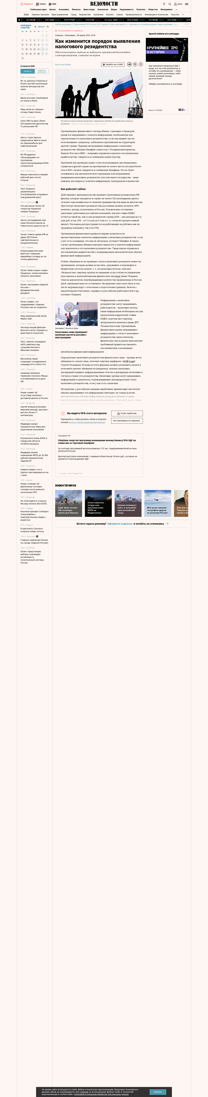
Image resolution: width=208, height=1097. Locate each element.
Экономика (64, 9)
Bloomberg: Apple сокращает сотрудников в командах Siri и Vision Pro (33, 361)
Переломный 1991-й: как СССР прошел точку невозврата (100, 24)
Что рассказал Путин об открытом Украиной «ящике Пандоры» (32, 209)
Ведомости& (85, 14)
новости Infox (65, 485)
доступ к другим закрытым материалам (86, 422)
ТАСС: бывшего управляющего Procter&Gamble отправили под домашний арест (34, 193)
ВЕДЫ (26, 14)
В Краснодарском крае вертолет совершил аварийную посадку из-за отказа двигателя (33, 255)
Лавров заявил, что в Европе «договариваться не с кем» (34, 472)
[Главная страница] (104, 4)
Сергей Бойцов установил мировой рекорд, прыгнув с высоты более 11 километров (34, 411)
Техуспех (175, 14)
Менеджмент (167, 9)
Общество (153, 9)
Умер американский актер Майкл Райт (34, 317)
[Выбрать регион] (164, 4)
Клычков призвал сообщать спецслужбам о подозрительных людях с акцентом (35, 515)
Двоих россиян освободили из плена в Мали (34, 99)
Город (73, 14)
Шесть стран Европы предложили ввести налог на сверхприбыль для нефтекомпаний (34, 141)
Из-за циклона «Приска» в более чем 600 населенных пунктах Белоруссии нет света (34, 85)
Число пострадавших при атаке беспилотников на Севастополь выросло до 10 (34, 223)
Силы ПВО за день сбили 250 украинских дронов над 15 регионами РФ (34, 124)
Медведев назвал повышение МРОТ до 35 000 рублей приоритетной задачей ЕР (34, 456)
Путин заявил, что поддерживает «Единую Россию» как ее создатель (34, 304)
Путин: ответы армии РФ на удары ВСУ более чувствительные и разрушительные (34, 238)
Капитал (110, 14)
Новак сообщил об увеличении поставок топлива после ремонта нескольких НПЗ (32, 488)
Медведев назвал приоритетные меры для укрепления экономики (33, 427)
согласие (84, 1092)
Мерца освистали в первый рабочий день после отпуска (34, 177)
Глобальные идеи (38, 9)
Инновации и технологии (156, 14)
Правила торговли (40, 14)
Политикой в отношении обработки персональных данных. (101, 1094)
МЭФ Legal (129, 361)
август (41, 26)
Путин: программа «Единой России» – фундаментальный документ (34, 288)
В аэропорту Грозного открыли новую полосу (32, 530)
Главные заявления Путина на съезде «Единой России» (34, 541)
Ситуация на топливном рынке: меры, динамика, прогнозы (155, 24)
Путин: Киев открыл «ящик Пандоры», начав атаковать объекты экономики (34, 273)
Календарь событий (26, 26)
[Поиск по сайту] (169, 4)
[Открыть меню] (186, 4)
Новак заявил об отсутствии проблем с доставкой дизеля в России (34, 395)
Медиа (114, 9)
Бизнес (52, 9)
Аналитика (98, 14)
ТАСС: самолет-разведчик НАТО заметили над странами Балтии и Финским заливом (33, 345)
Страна (119, 14)
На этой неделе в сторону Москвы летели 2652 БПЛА (34, 502)
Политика (140, 9)
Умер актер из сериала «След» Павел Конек (32, 110)
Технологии (102, 9)
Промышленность (134, 14)
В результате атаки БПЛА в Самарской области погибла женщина (34, 441)
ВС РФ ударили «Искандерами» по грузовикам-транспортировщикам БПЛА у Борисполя (35, 160)
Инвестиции (89, 9)
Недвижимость (127, 9)
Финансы (76, 9)
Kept (117, 276)
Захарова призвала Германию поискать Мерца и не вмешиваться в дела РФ (34, 377)
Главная (59, 35)
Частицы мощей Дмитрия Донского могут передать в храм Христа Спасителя (34, 330)
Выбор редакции (63, 24)
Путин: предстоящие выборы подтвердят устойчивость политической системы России (32, 557)
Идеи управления (60, 14)
